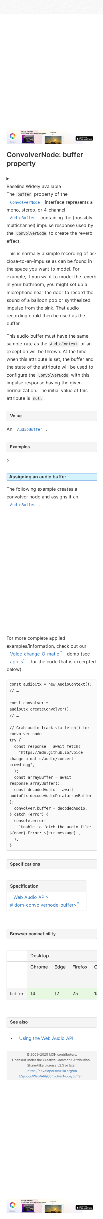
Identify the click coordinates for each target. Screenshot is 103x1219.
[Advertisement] (51, 74)
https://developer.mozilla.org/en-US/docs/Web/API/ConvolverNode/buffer (50, 1073)
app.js (16, 661)
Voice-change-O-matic (34, 654)
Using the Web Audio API (46, 1038)
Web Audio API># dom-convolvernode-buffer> (43, 901)
